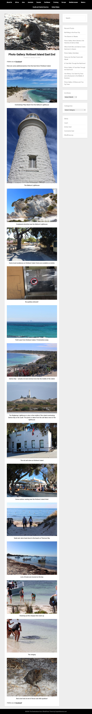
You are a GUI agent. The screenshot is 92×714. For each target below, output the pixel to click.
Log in (66, 123)
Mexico (83, 2)
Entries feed (67, 127)
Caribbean (47, 2)
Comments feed (69, 131)
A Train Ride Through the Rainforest (74, 63)
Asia (23, 2)
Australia (30, 2)
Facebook (18, 61)
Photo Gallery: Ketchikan (71, 53)
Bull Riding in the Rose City (72, 32)
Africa (17, 2)
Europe (64, 2)
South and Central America (40, 7)
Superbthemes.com (61, 711)
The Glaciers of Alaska (71, 36)
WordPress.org (68, 135)
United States (55, 7)
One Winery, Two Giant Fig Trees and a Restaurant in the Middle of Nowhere (74, 76)
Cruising (55, 2)
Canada (38, 2)
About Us (9, 2)
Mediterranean (73, 2)
